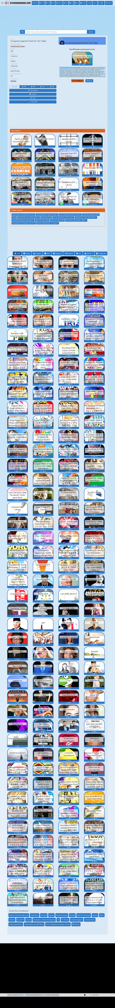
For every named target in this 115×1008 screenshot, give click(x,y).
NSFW (89, 253)
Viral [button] (18, 253)
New (77, 3)
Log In (108, 2)
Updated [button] (58, 253)
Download (14, 86)
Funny (42, 3)
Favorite (34, 94)
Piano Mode (34, 102)
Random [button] (70, 253)
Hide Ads (102, 3)
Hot (48, 3)
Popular (60, 3)
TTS (72, 3)
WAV (34, 86)
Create (84, 3)
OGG (53, 86)
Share (34, 98)
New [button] (48, 253)
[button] (85, 995)
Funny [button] (28, 253)
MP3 (25, 86)
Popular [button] (38, 253)
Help (90, 3)
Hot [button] (79, 253)
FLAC (43, 86)
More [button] (94, 3)
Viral (54, 3)
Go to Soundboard (77, 80)
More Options (34, 90)
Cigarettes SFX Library (18, 46)
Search (36, 3)
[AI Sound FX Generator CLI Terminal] (24, 995)
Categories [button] (102, 253)
